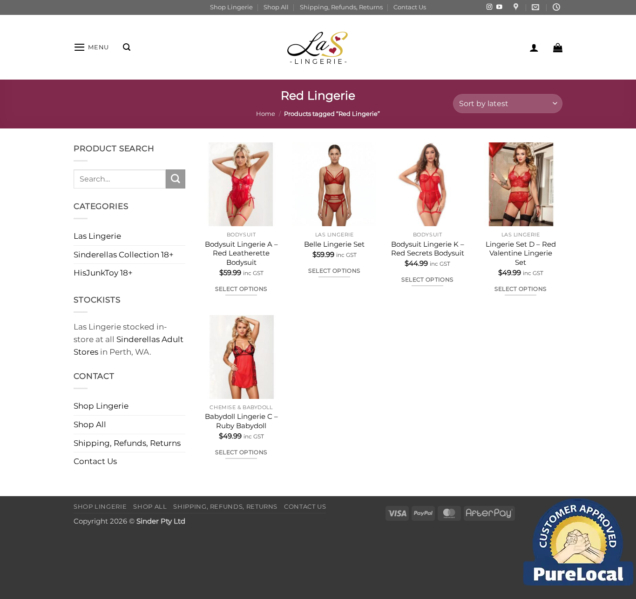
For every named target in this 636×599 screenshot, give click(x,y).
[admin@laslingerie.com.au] (536, 7)
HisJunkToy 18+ (103, 272)
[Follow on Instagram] (490, 7)
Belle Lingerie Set (334, 244)
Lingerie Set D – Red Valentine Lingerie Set (521, 253)
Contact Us (409, 7)
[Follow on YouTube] (499, 7)
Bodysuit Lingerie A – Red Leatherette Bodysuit (241, 253)
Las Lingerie (97, 236)
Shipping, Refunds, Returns (341, 7)
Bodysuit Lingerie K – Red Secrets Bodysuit (427, 249)
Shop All (276, 7)
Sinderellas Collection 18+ (124, 254)
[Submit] (175, 178)
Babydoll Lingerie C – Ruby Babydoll (241, 421)
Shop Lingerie (231, 7)
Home (265, 113)
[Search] (126, 47)
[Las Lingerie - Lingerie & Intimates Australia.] (318, 47)
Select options (241, 288)
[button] (91, 47)
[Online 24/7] (557, 7)
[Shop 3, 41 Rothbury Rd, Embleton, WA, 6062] (517, 7)
